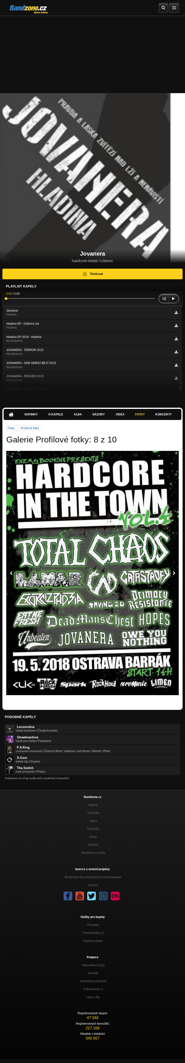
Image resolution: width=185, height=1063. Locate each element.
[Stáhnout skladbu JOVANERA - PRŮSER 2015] (176, 378)
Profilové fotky (30, 428)
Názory (98, 414)
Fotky (140, 414)
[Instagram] (103, 896)
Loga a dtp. (93, 997)
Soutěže (93, 844)
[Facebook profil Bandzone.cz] (68, 896)
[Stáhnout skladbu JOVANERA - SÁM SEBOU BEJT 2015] (176, 365)
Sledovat (96, 274)
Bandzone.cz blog (93, 852)
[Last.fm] (115, 896)
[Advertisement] (92, 52)
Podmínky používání (93, 981)
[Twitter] (91, 896)
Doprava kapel (93, 941)
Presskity (93, 925)
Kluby (93, 837)
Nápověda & (93, 965)
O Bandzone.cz (93, 989)
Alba (78, 414)
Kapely (93, 805)
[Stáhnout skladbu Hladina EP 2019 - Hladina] (176, 339)
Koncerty (163, 414)
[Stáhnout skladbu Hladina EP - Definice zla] (176, 325)
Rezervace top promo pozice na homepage (93, 877)
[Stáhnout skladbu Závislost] (176, 312)
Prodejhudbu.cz (93, 933)
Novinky (31, 414)
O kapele (55, 414)
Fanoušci (93, 829)
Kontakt (93, 973)
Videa (120, 414)
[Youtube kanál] (79, 896)
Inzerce (93, 885)
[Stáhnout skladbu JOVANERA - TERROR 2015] (176, 352)
